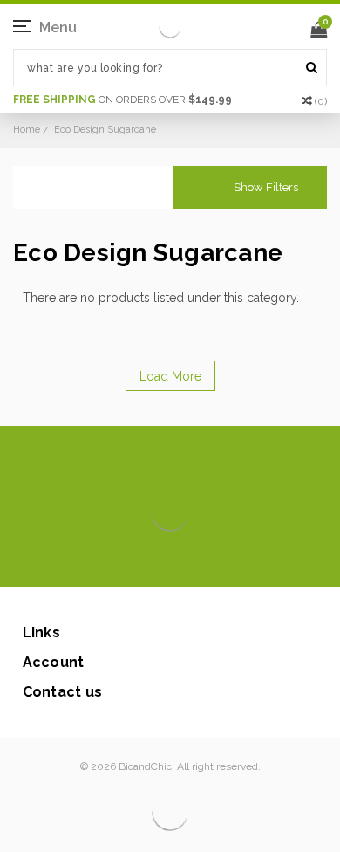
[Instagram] (167, 561)
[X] (139, 561)
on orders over (122, 99)
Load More (170, 376)
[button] (250, 187)
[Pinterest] (195, 561)
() (321, 101)
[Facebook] (111, 561)
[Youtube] (223, 561)
